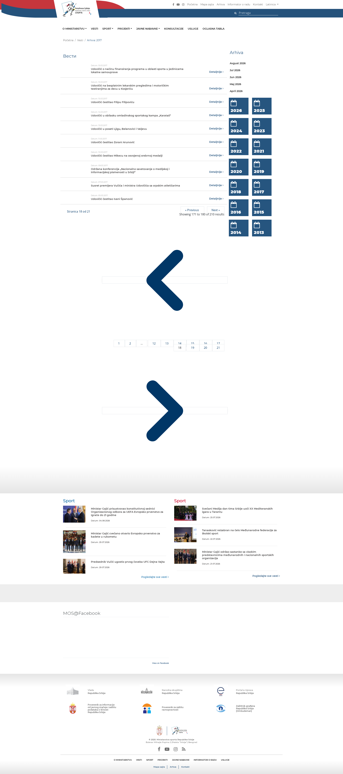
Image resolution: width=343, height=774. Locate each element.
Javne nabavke (147, 28)
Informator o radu (239, 4)
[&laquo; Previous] (165, 279)
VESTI (139, 760)
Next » (216, 210)
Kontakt (258, 4)
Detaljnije (216, 71)
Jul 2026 (235, 70)
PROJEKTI (163, 760)
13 (167, 343)
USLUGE (225, 760)
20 (206, 348)
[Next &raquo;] (165, 410)
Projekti (124, 28)
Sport (107, 28)
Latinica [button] (271, 4)
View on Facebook (160, 663)
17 (218, 343)
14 (180, 343)
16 (206, 343)
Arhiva (221, 4)
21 (218, 348)
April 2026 (236, 91)
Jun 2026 (235, 77)
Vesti (94, 28)
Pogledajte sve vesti (154, 577)
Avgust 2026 (238, 63)
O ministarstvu (74, 28)
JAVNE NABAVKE (180, 760)
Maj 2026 (235, 84)
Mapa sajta (207, 4)
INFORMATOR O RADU (205, 760)
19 (193, 348)
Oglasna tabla (213, 28)
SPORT (149, 760)
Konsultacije (173, 28)
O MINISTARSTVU (123, 760)
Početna (192, 4)
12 (154, 343)
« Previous (192, 210)
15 (193, 343)
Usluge (193, 28)
